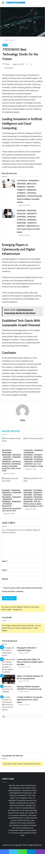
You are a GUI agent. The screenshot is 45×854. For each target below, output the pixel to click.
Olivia (7, 64)
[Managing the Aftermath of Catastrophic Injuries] (8, 652)
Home (6, 40)
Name (5, 561)
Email (4, 570)
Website (5, 579)
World (12, 40)
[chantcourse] (15, 3)
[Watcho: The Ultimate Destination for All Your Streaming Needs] (8, 679)
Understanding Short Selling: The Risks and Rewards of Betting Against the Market (30, 661)
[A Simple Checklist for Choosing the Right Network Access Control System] (8, 703)
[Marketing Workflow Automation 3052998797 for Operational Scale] (8, 689)
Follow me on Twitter (12, 756)
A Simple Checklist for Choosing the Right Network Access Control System (29, 699)
